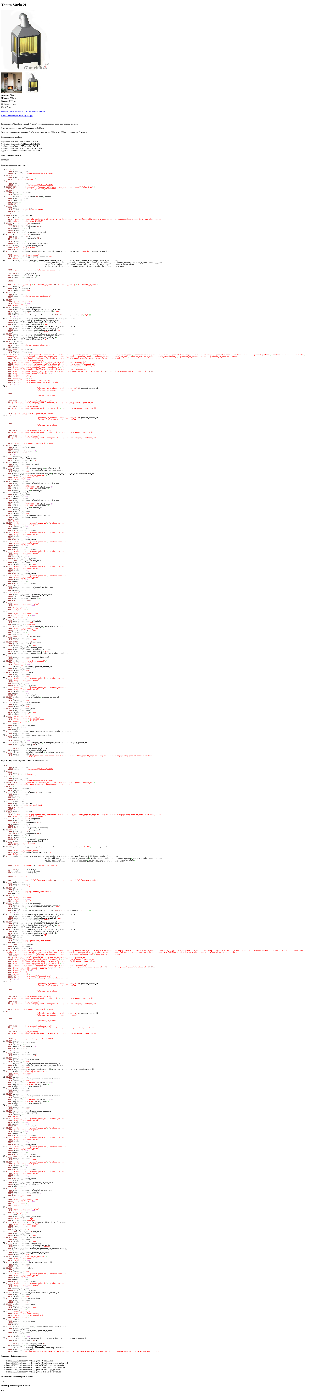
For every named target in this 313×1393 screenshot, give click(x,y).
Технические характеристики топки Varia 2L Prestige (23, 111)
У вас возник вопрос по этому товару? (17, 116)
